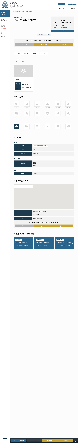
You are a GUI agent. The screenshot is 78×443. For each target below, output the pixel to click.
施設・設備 (26, 53)
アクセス (43, 53)
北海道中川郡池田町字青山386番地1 (40, 145)
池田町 (23, 11)
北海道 (19, 11)
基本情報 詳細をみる (63, 30)
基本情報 (35, 53)
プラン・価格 (17, 53)
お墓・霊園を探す (14, 11)
